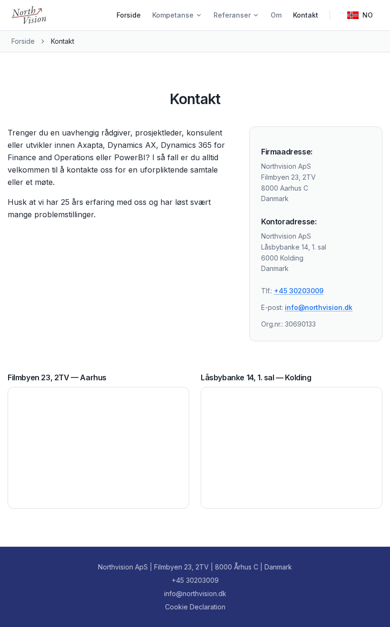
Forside (129, 15)
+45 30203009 (298, 291)
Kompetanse (173, 15)
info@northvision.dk (318, 307)
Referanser (232, 15)
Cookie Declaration (195, 607)
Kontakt (305, 15)
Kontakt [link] (62, 41)
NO (367, 15)
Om (276, 15)
